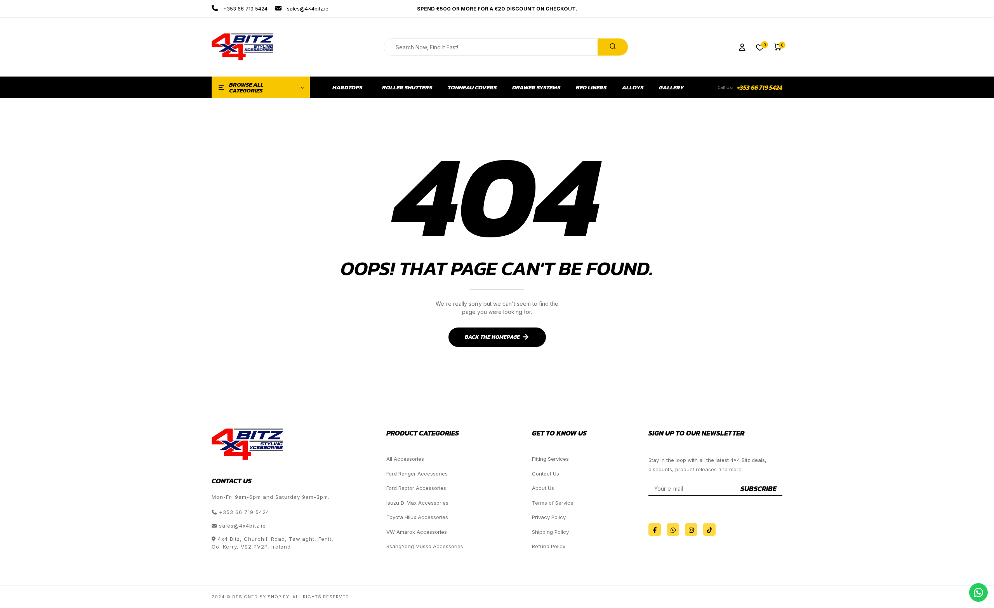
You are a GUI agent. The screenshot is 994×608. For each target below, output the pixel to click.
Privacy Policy (549, 517)
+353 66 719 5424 (245, 8)
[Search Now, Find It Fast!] (613, 47)
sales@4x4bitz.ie (306, 8)
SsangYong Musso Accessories (424, 546)
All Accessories (405, 459)
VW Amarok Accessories (416, 532)
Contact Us (545, 473)
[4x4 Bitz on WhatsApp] (673, 529)
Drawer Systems (536, 87)
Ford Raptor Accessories (416, 488)
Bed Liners (591, 87)
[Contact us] (978, 592)
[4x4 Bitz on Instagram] (691, 529)
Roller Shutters (407, 87)
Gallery (671, 87)
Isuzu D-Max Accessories (417, 503)
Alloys (632, 87)
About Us (543, 488)
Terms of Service (552, 503)
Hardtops (347, 87)
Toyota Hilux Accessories (417, 517)
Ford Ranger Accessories (417, 473)
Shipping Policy (550, 532)
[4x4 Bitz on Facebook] (654, 529)
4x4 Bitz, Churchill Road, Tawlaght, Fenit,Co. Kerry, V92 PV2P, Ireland (273, 543)
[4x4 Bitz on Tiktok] (709, 529)
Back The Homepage (492, 337)
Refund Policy (548, 546)
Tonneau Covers (472, 87)
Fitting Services (550, 459)
